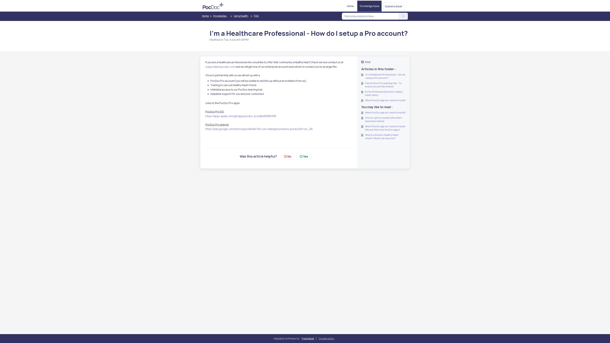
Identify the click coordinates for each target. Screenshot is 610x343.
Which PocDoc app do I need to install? (385, 100)
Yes (305, 156)
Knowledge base (369, 6)
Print (367, 62)
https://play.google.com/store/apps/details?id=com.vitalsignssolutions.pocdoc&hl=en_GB (259, 129)
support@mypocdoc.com (220, 66)
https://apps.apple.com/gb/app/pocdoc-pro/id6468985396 (240, 116)
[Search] (403, 16)
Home (350, 6)
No (289, 156)
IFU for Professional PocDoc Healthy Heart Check (384, 93)
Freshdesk (308, 338)
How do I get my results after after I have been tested (383, 119)
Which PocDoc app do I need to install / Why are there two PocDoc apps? (385, 128)
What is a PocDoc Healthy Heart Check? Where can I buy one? (381, 136)
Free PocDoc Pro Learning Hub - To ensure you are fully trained (383, 85)
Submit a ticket (393, 6)
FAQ (256, 16)
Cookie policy (326, 338)
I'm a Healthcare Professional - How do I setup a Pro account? (385, 76)
